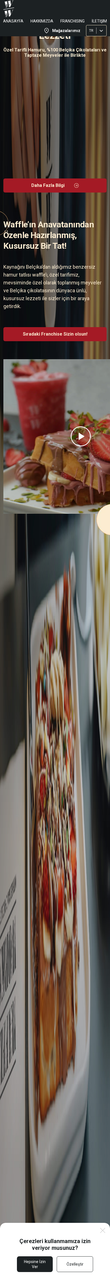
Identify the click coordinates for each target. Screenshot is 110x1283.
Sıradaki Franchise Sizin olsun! (55, 334)
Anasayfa (13, 21)
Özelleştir (75, 1264)
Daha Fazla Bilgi (48, 185)
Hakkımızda (41, 21)
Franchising (72, 21)
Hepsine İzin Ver (35, 1264)
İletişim (99, 21)
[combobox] (89, 30)
